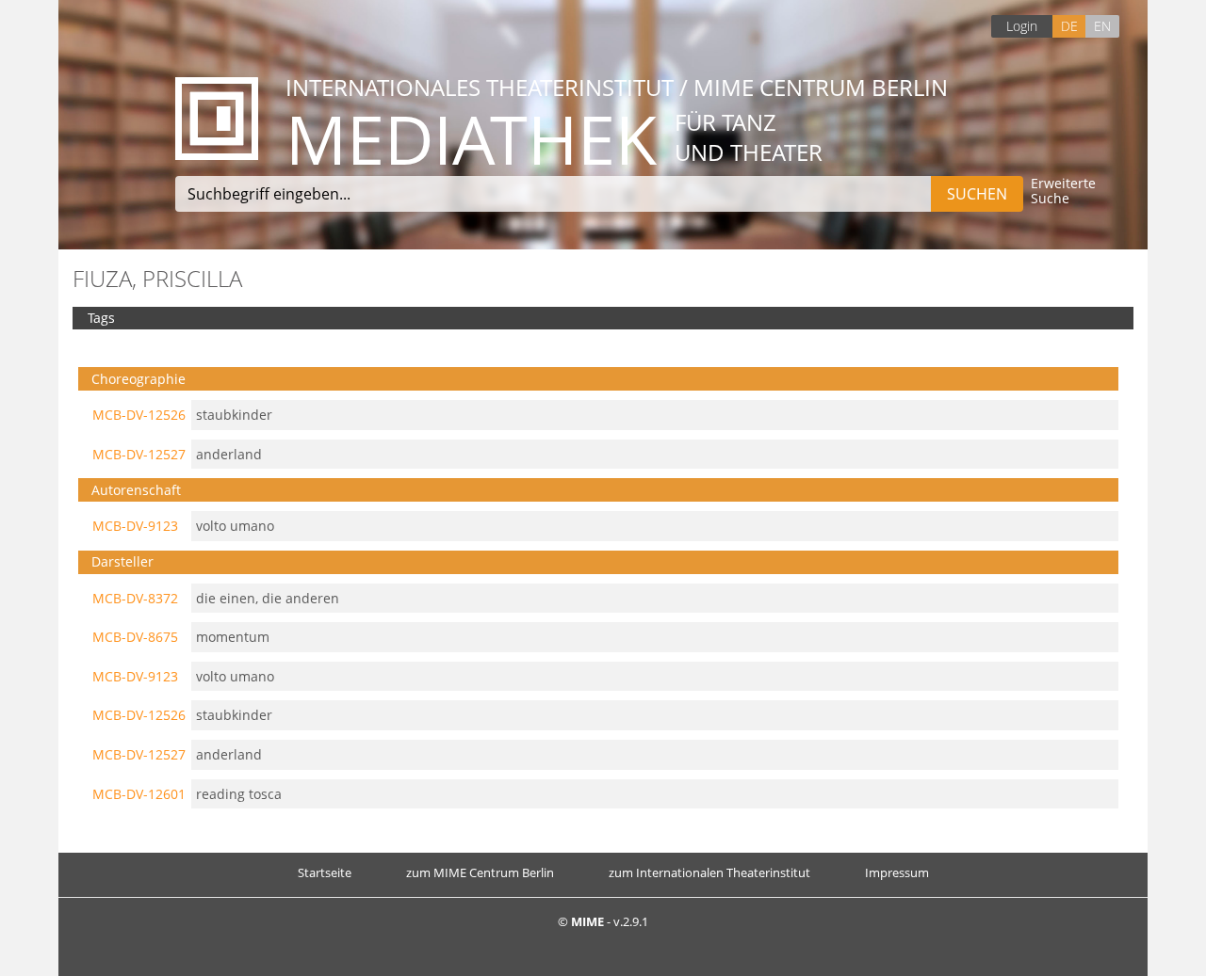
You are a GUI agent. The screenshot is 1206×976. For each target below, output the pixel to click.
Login (1021, 26)
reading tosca (239, 794)
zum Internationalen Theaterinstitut (709, 872)
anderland (229, 454)
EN (1102, 26)
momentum (232, 637)
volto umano (235, 526)
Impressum (897, 872)
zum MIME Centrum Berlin (480, 872)
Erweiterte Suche (1063, 191)
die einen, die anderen (267, 598)
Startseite (324, 872)
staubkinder (234, 415)
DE (1069, 26)
